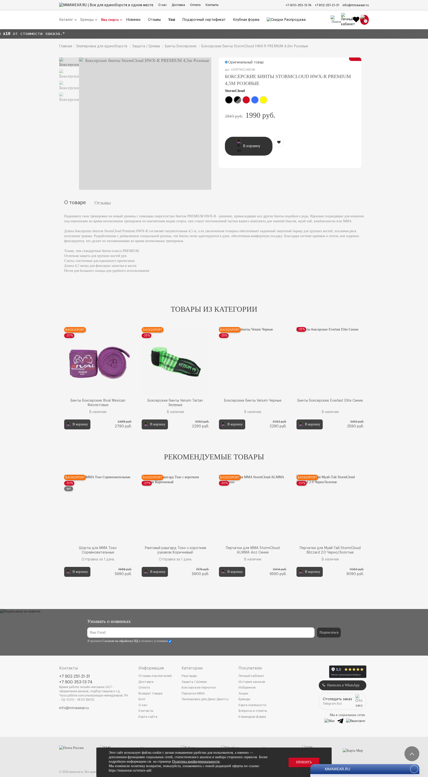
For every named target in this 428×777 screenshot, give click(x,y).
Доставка (178, 4)
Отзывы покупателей (155, 675)
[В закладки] (279, 142)
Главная (65, 46)
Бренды (244, 699)
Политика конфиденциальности (196, 761)
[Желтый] (264, 100)
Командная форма (252, 716)
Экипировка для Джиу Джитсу (205, 699)
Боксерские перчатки (199, 687)
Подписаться (329, 632)
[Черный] (229, 100)
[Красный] (246, 100)
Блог (142, 699)
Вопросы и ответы (253, 710)
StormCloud (235, 91)
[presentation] (78, 378)
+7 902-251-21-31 (327, 5)
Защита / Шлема (194, 681)
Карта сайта (147, 716)
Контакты (212, 4)
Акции (243, 693)
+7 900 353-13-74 (75, 682)
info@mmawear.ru (356, 5)
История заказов (252, 681)
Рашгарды (189, 675)
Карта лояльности (252, 705)
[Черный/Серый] (237, 100)
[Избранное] (356, 19)
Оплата (195, 4)
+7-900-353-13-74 (298, 5)
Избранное (247, 687)
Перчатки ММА (193, 693)
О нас (162, 4)
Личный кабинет (251, 675)
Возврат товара (150, 693)
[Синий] (255, 100)
